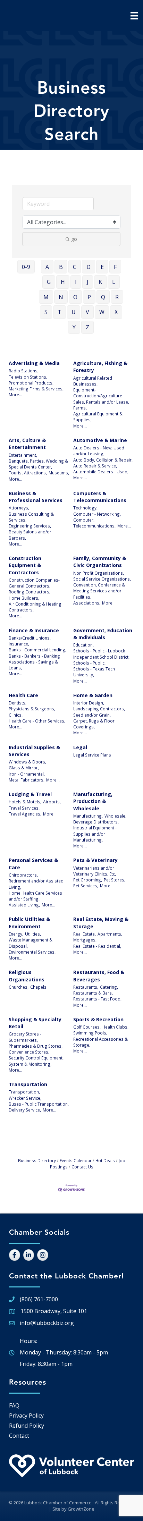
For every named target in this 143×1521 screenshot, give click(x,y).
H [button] (63, 282)
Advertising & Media (34, 363)
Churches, (18, 987)
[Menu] (134, 15)
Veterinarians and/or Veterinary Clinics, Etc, (94, 871)
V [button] (87, 312)
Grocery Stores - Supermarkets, (25, 1036)
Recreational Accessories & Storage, (100, 1042)
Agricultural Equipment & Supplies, (98, 416)
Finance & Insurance (34, 630)
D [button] (88, 267)
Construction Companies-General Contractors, (34, 583)
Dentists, (17, 702)
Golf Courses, (87, 1027)
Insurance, (19, 644)
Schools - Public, (89, 663)
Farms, (80, 408)
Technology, (85, 507)
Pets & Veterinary (95, 860)
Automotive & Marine (100, 440)
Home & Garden (92, 695)
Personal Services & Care (33, 863)
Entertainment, (23, 455)
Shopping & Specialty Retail (35, 1023)
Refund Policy (26, 1425)
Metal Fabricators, (26, 780)
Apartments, (110, 934)
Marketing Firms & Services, (36, 388)
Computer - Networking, (97, 514)
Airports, (52, 801)
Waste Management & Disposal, (30, 942)
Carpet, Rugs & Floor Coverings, (94, 723)
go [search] (74, 239)
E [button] (102, 267)
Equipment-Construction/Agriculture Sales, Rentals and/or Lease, (101, 396)
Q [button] (103, 297)
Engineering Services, (30, 526)
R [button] (117, 297)
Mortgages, (84, 940)
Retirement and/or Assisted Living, (36, 883)
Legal (80, 747)
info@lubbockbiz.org (47, 1323)
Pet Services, (85, 885)
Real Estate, (84, 934)
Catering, (109, 987)
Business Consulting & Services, (31, 517)
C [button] (74, 267)
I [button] (76, 282)
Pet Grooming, (87, 879)
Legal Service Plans (92, 755)
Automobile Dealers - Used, (100, 471)
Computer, (83, 520)
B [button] (61, 267)
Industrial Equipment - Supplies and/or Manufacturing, (95, 834)
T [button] (59, 312)
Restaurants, (85, 987)
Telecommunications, (94, 526)
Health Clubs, (115, 1027)
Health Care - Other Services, (37, 721)
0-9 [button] (26, 267)
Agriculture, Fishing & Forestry (100, 366)
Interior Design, (88, 702)
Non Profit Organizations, (98, 573)
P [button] (89, 297)
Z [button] (87, 327)
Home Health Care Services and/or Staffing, (35, 896)
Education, (83, 645)
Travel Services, (24, 808)
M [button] (46, 297)
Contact (19, 1435)
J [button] (88, 282)
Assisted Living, (24, 904)
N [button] (61, 297)
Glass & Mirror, (24, 767)
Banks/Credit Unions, (30, 638)
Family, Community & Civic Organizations (99, 561)
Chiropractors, (23, 875)
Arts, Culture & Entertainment (27, 443)
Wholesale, (115, 816)
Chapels (38, 987)
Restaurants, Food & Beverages (98, 975)
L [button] (113, 282)
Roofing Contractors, (29, 591)
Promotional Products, (31, 383)
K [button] (100, 282)
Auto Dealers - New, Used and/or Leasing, (98, 450)
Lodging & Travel (30, 794)
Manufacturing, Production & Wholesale (92, 801)
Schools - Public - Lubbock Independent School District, (101, 653)
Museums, (59, 472)
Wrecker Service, (25, 1098)
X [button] (116, 312)
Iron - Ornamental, (27, 774)
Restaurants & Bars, (93, 993)
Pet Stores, (114, 879)
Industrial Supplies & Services (34, 751)
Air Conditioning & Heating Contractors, (35, 606)
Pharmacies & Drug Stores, (35, 1046)
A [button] (47, 267)
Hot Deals (105, 1160)
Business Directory (37, 1160)
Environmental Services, (32, 952)
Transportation (28, 1084)
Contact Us (82, 1166)
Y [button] (74, 327)
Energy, (16, 934)
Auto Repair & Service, (95, 465)
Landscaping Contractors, (99, 708)
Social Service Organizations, (102, 579)
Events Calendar (76, 1160)
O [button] (75, 297)
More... (15, 394)
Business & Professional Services (35, 497)
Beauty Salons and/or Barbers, (30, 534)
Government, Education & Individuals (102, 634)
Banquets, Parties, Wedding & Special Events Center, (38, 464)
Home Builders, (24, 598)
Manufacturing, (88, 816)
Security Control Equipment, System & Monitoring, (36, 1060)
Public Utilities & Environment (29, 922)
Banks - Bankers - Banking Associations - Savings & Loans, (34, 662)
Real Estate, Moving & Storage (100, 922)
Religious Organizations (26, 975)
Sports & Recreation (98, 1019)
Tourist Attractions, (28, 472)
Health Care (23, 695)
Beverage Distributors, (96, 822)
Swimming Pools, (90, 1033)
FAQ (14, 1405)
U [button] (74, 312)
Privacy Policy (26, 1415)
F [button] (115, 267)
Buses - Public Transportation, (39, 1104)
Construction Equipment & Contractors (25, 565)
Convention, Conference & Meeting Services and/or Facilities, (99, 591)
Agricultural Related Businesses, (92, 381)
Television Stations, (28, 377)
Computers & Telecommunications (99, 497)
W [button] (101, 312)
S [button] (46, 312)
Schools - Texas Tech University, (94, 671)
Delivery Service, (25, 1110)
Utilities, (33, 934)
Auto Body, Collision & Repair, (103, 460)
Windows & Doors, (27, 761)
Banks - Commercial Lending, (37, 649)
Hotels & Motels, (25, 801)
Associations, (86, 603)
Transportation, (24, 1092)
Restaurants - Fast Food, (97, 999)
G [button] (49, 282)
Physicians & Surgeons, (32, 708)
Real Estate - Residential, (97, 946)
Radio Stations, (24, 370)
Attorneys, (19, 507)
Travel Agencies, (25, 814)
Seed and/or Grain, (92, 715)
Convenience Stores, (29, 1052)
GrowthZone (81, 1509)
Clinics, (16, 715)
